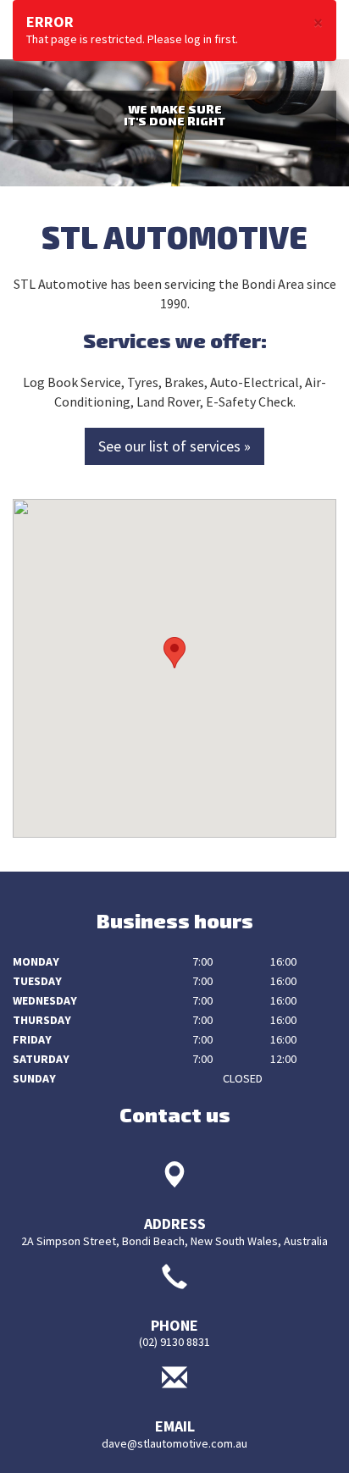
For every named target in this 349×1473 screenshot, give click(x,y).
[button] (174, 652)
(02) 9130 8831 (174, 1341)
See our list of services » (174, 446)
